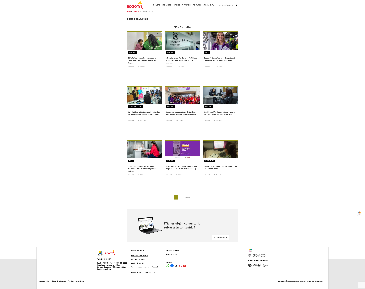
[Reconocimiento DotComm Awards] (257, 265)
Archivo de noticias (137, 263)
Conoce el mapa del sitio (139, 255)
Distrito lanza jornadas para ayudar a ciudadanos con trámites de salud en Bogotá (142, 60)
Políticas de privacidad (58, 281)
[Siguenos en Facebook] (167, 265)
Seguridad (132, 52)
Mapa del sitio (44, 281)
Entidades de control (138, 259)
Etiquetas (136, 12)
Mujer (207, 52)
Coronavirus (209, 161)
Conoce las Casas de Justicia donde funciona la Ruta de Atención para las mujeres (142, 168)
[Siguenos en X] (176, 265)
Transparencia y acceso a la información (145, 267)
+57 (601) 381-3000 (120, 263)
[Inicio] (135, 5)
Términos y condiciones (76, 281)
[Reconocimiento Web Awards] (265, 265)
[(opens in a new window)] (250, 250)
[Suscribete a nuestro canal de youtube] (184, 265)
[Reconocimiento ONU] (250, 265)
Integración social (135, 107)
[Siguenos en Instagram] (180, 265)
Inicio (129, 12)
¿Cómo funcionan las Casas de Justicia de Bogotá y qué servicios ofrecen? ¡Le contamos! (181, 60)
